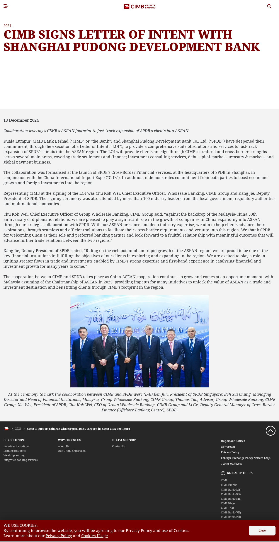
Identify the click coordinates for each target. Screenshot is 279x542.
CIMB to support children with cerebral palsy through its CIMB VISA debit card (78, 429)
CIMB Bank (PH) (231, 517)
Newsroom (228, 446)
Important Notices (233, 441)
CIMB (224, 480)
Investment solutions (16, 446)
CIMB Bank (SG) (231, 494)
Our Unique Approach (72, 451)
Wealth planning (13, 455)
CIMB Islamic (229, 485)
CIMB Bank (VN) (231, 512)
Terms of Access (231, 463)
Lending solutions (14, 451)
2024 (18, 429)
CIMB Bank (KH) (231, 499)
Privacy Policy (230, 452)
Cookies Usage (94, 535)
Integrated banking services (20, 460)
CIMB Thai (227, 508)
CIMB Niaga (228, 503)
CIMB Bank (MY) (231, 489)
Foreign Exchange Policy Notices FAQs (245, 458)
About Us (63, 446)
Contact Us (118, 446)
